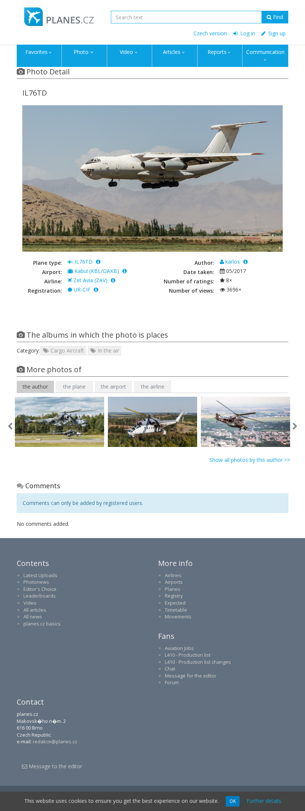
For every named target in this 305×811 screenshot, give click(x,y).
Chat (170, 668)
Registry (174, 595)
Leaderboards (39, 595)
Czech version (210, 33)
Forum (172, 682)
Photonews (36, 582)
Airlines (173, 575)
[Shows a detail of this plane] (96, 289)
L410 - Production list (188, 654)
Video (126, 51)
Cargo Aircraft (66, 350)
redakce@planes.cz (55, 741)
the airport (113, 386)
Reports (217, 51)
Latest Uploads (40, 575)
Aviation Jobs (179, 648)
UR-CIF (82, 289)
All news (32, 616)
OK (232, 801)
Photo (81, 51)
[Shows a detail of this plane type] (98, 261)
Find (277, 16)
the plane (74, 386)
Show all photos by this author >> (249, 459)
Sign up (276, 33)
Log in (247, 33)
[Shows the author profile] (245, 261)
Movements (178, 616)
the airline (152, 386)
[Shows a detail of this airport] (124, 270)
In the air (107, 350)
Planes (172, 589)
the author (35, 386)
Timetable (176, 609)
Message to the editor (54, 766)
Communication (265, 51)
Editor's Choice (40, 589)
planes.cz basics (42, 623)
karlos (232, 261)
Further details (264, 800)
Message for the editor (190, 675)
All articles (34, 609)
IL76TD (83, 261)
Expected (175, 602)
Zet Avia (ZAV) (90, 280)
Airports (174, 582)
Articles (171, 51)
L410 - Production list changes (198, 662)
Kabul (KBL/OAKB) (97, 270)
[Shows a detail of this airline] (113, 280)
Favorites (36, 51)
